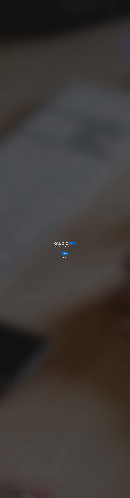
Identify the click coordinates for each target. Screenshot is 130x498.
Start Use (65, 253)
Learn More (65, 257)
